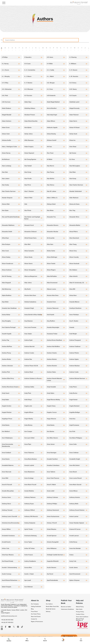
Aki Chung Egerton (30, 159)
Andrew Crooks (29, 353)
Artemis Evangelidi (52, 542)
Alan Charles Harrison (76, 185)
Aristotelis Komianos (8, 535)
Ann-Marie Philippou (75, 438)
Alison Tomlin (51, 263)
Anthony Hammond (53, 510)
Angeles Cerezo (52, 412)
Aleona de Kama (74, 204)
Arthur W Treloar (29, 548)
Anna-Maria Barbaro (30, 459)
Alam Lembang (6, 166)
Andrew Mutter (6, 359)
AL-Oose (72, 159)
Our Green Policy (35, 614)
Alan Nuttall (28, 166)
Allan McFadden (52, 276)
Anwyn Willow (6, 529)
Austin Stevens (51, 567)
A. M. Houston (73, 76)
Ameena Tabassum (52, 308)
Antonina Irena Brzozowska (10, 523)
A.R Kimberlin (51, 95)
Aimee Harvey (6, 153)
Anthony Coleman (52, 497)
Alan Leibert (5, 178)
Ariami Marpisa (51, 529)
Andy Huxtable (51, 387)
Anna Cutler (73, 444)
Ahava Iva (72, 140)
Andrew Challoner (75, 346)
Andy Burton (73, 393)
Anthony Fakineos (30, 497)
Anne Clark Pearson (53, 478)
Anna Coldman (73, 452)
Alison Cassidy (74, 257)
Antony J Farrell (52, 523)
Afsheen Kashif (51, 140)
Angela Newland (74, 406)
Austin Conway (6, 574)
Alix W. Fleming (6, 276)
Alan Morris (50, 166)
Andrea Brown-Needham (54, 340)
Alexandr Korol (29, 225)
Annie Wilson (73, 491)
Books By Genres (50, 609)
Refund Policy (80, 606)
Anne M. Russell (7, 484)
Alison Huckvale (74, 263)
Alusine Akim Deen (30, 295)
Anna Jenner (51, 444)
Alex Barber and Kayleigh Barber (32, 218)
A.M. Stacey (73, 89)
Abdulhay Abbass (29, 108)
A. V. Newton (28, 82)
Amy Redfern (51, 321)
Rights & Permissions (37, 621)
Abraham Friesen (29, 114)
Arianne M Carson (75, 529)
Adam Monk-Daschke (30, 121)
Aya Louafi (27, 580)
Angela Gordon (6, 406)
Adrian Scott (73, 134)
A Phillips (5, 57)
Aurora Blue (28, 567)
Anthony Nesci (6, 503)
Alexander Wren (74, 217)
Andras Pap (5, 340)
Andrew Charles (52, 353)
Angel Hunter (73, 399)
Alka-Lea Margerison (30, 276)
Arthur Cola (5, 548)
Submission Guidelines (67, 609)
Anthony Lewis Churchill (9, 516)
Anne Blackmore (29, 472)
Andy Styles (50, 393)
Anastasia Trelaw (52, 333)
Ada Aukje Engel (52, 114)
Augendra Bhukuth (53, 561)
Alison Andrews (7, 270)
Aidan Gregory (28, 146)
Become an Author (66, 606)
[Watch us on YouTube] (9, 627)
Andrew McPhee (7, 346)
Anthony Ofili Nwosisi (31, 516)
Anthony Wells (73, 503)
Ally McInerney (6, 289)
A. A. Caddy (50, 70)
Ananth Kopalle (6, 333)
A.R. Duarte (72, 95)
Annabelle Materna (7, 465)
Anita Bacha (5, 425)
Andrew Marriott (29, 346)
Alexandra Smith (7, 231)
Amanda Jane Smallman (9, 308)
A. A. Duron (5, 70)
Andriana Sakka (29, 387)
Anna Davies (6, 459)
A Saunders (27, 57)
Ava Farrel (50, 574)
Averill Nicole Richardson (9, 580)
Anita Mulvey (28, 425)
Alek (25, 204)
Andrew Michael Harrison (77, 378)
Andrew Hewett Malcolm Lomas (54, 379)
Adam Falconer (74, 114)
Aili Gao (49, 146)
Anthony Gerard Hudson (76, 510)
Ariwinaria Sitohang (30, 535)
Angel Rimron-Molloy (53, 399)
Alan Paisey (50, 172)
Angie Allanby (28, 418)
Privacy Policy (80, 611)
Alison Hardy (28, 257)
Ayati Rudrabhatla (52, 580)
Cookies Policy (80, 614)
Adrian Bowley (51, 134)
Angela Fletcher (7, 412)
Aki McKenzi (6, 159)
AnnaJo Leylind (29, 465)
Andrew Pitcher (74, 353)
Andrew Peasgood (75, 340)
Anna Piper (27, 444)
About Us (35, 600)
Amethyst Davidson (75, 308)
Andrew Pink (6, 372)
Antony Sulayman (29, 523)
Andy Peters (73, 387)
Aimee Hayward (29, 153)
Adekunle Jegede (52, 127)
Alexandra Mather (74, 225)
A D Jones (50, 57)
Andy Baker (5, 399)
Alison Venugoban (30, 270)
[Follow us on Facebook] (6, 627)
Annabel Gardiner (52, 459)
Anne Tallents (51, 472)
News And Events (36, 616)
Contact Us (34, 619)
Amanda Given (51, 302)
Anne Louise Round (75, 478)
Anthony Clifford (29, 510)
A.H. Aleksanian (7, 89)
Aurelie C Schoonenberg (9, 567)
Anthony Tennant (7, 510)
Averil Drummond (74, 574)
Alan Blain (72, 172)
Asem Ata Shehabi (75, 548)
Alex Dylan (5, 210)
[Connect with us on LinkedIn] (2, 629)
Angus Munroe (51, 418)
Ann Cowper (28, 431)
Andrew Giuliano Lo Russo (32, 378)
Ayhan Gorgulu (6, 586)
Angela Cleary (51, 406)
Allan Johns (28, 282)
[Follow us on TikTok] (22, 627)
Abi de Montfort (52, 108)
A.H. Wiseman (28, 89)
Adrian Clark (6, 134)
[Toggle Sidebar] (3, 3)
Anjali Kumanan (74, 425)
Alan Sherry (50, 185)
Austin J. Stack (29, 574)
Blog (32, 609)
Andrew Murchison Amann (10, 387)
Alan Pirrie (27, 185)
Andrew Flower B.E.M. (31, 365)
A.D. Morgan (51, 82)
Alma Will (72, 289)
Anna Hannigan (51, 452)
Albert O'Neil (28, 197)
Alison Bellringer (52, 257)
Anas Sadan (28, 333)
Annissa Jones (6, 497)
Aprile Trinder (28, 529)
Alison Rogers (51, 270)
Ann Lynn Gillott (29, 438)
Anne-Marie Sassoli (75, 484)
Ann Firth (72, 431)
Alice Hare (50, 244)
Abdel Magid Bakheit (53, 102)
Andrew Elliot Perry (8, 378)
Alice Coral (5, 250)
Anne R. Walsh (51, 484)
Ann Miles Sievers (52, 438)
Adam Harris (73, 121)
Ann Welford (6, 431)
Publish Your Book (66, 601)
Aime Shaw (72, 146)
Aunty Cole (72, 561)
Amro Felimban (74, 314)
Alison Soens (28, 263)
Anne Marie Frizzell (30, 484)
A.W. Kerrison (6, 102)
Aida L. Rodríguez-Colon (9, 146)
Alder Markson (73, 197)
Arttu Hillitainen (52, 548)
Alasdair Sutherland (75, 191)
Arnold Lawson (74, 535)
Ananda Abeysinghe (53, 327)
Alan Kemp (27, 172)
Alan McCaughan (74, 166)
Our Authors (49, 604)
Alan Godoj (5, 185)
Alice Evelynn (6, 244)
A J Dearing (72, 57)
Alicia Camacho (29, 250)
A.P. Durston (28, 95)
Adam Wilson (51, 121)
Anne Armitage (28, 478)
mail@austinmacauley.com (9, 616)
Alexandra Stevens (52, 225)
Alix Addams (73, 270)
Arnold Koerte (6, 542)
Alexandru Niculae (52, 231)
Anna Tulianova (29, 452)
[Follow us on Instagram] (2, 627)
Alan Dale (5, 172)
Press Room (34, 611)
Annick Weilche (29, 491)
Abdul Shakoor (6, 108)
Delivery (48, 611)
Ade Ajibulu (27, 127)
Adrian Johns (28, 134)
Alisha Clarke (51, 250)
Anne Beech (73, 472)
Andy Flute (27, 393)
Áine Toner (50, 153)
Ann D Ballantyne (7, 438)
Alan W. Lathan (51, 191)
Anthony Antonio (74, 497)
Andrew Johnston (7, 365)
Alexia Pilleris (73, 231)
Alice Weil (27, 244)
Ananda (71, 327)
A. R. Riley (5, 82)
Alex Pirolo (27, 210)
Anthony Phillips (52, 503)
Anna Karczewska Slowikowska (7, 445)
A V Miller (50, 63)
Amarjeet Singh (29, 308)
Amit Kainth (50, 314)
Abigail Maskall (6, 114)
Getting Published (36, 606)
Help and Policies (79, 601)
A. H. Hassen (73, 70)
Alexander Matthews (8, 225)
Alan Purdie (28, 178)
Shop (48, 600)
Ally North (27, 289)
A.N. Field (5, 95)
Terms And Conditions (82, 616)
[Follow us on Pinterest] (18, 627)
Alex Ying (72, 210)
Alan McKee (50, 178)
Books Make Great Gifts (52, 606)
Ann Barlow (50, 431)
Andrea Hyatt (28, 340)
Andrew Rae (28, 359)
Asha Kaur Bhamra (8, 554)
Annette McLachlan (8, 491)
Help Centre (79, 609)
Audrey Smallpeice (30, 561)
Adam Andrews (6, 121)
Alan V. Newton (29, 191)
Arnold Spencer (52, 535)
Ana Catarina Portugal (8, 327)
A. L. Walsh (50, 76)
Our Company (35, 604)
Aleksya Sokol (51, 204)
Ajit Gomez (72, 153)
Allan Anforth (73, 276)
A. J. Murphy (6, 76)
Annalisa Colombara (53, 465)
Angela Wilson (28, 412)
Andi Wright (73, 333)
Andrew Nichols (52, 359)
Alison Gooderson (7, 263)
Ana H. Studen (73, 321)
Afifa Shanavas (29, 140)
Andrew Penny (6, 353)
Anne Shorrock (6, 472)
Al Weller (49, 159)
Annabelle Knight (74, 459)
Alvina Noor (73, 295)
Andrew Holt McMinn (53, 346)
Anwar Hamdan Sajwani (76, 523)
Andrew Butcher (52, 365)
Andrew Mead (28, 372)
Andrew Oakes (51, 372)
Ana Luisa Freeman (30, 327)
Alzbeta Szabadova (30, 302)
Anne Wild (5, 478)
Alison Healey (6, 257)
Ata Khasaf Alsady (7, 561)
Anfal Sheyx (28, 399)
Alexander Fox (51, 217)
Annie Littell (50, 491)
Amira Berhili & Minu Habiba (33, 314)
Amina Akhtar (6, 314)
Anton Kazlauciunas (53, 516)
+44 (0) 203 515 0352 (7, 619)
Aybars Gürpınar (74, 580)
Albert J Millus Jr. (52, 197)
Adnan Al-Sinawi (74, 127)
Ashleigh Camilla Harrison (55, 554)
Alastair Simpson (7, 197)
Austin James (73, 567)
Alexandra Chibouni (30, 231)
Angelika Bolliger (74, 412)
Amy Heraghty (6, 321)
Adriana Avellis (6, 140)
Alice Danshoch (74, 238)
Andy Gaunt (5, 393)
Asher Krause (28, 554)
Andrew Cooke (73, 372)
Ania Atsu (72, 418)
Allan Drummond (52, 282)
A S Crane (27, 63)
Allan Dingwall (6, 282)
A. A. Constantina (29, 70)
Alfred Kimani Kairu (30, 238)
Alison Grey (73, 250)
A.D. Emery (72, 82)
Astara (71, 554)
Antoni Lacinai (73, 516)
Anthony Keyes (29, 503)
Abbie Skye (27, 102)
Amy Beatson (28, 321)
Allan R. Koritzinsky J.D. (76, 282)
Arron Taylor (28, 542)
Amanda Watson (74, 302)
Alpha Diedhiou (6, 295)
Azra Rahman (28, 586)
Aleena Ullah (6, 204)
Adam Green (6, 127)
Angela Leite (28, 406)
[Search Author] (2, 40)
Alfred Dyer (5, 238)
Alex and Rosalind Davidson (10, 217)
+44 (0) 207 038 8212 (7, 622)
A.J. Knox (50, 89)
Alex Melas (50, 210)
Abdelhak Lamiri (74, 102)
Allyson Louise (51, 289)
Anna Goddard (6, 452)
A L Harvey (5, 63)
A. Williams (72, 63)
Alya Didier (5, 302)
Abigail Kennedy (74, 108)
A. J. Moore (27, 76)
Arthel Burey (73, 542)
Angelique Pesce (7, 418)
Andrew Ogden (74, 359)
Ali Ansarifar (50, 238)
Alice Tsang (72, 244)
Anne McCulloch (74, 465)
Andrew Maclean (74, 365)
